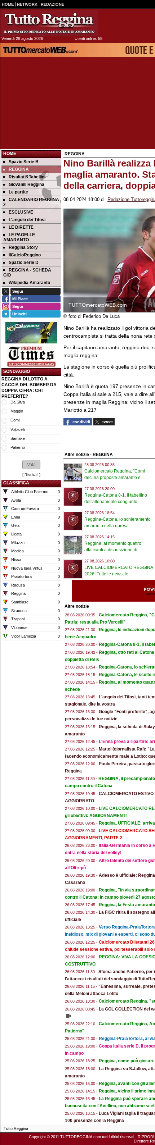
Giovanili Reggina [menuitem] (26, 184)
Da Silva (17, 402)
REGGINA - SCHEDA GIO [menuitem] (27, 273)
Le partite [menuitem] (18, 192)
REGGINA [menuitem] (19, 169)
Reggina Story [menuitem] (23, 247)
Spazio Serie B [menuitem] (24, 161)
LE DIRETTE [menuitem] (21, 227)
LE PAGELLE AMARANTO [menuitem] (19, 237)
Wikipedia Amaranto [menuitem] (29, 282)
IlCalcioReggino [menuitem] (25, 254)
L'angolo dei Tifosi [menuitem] (27, 219)
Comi (14, 420)
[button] (31, 464)
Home (9, 153)
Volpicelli (17, 429)
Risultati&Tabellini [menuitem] (27, 176)
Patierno (17, 447)
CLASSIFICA (16, 482)
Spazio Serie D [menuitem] (24, 262)
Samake (17, 438)
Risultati (31, 475)
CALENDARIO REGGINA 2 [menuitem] (31, 202)
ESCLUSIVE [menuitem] (21, 212)
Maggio (16, 411)
